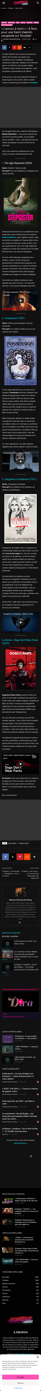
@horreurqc (20, 1143)
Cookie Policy (18, 1388)
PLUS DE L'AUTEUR (10, 936)
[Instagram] (20, 922)
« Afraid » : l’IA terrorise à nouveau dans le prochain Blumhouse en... (24, 1240)
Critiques (10, 8)
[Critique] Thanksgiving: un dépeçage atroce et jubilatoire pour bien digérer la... (25, 1222)
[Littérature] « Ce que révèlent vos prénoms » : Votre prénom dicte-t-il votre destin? (18, 1076)
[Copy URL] (29, 47)
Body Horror (19, 8)
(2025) (18, 163)
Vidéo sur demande (7, 25)
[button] (38, 1357)
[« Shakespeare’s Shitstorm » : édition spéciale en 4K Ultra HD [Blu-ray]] (7, 1200)
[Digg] (24, 47)
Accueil (3, 8)
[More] (34, 857)
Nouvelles (29, 22)
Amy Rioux (5, 1134)
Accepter (20, 1377)
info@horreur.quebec (26, 1354)
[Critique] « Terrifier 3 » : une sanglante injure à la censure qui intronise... (26, 1211)
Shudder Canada (23, 843)
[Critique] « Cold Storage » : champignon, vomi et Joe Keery (10, 873)
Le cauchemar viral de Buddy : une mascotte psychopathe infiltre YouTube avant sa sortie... (19, 1116)
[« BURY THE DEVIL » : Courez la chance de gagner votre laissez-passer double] (7, 1049)
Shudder (36, 22)
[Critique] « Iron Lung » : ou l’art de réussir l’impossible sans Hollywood (30, 874)
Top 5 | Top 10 (6, 949)
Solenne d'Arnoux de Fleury (12, 39)
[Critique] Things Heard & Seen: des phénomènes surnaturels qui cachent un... (26, 1251)
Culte (17, 22)
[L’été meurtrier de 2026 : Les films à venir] (7, 943)
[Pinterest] (14, 47)
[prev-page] (3, 975)
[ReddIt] (19, 47)
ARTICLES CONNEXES (11, 933)
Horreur (23, 22)
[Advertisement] (20, 107)
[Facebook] (4, 47)
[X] (9, 47)
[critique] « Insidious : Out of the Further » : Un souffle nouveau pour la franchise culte (26, 967)
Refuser (20, 1383)
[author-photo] (20, 897)
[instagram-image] (10, 1156)
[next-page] (7, 975)
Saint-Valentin (13, 843)
